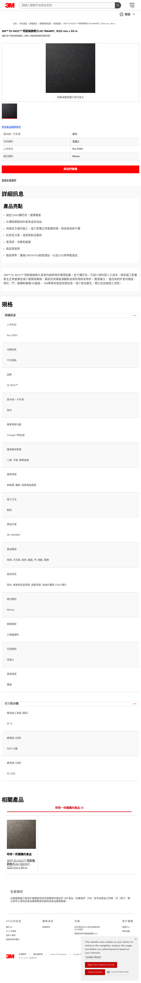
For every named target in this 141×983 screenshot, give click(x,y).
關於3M (9, 927)
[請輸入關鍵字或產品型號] (118, 5)
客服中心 (126, 927)
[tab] (69, 808)
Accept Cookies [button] (95, 972)
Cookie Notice (93, 957)
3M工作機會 (11, 931)
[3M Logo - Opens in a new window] (10, 5)
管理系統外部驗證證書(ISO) (85, 934)
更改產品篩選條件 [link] (11, 127)
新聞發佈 (46, 927)
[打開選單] (131, 6)
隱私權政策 (38, 954)
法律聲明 (22, 954)
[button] (117, 972)
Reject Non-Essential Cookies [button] (101, 965)
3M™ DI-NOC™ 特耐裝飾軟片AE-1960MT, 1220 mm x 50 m (21, 864)
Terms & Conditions (58, 954)
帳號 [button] (127, 14)
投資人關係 (10, 936)
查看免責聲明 (9, 180)
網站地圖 (126, 931)
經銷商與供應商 (12, 940)
